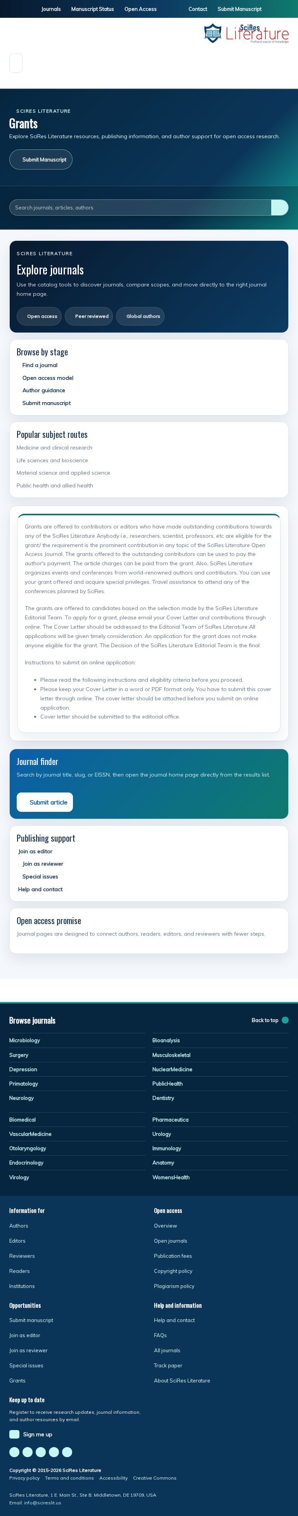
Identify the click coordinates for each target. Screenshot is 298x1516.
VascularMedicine (30, 1134)
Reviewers (22, 1256)
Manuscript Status (92, 9)
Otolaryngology (27, 1148)
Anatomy (163, 1162)
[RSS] (67, 1452)
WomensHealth (171, 1177)
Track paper (168, 1365)
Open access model (47, 377)
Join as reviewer (42, 863)
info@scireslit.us (42, 1503)
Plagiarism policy (174, 1286)
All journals (167, 1350)
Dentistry (163, 1098)
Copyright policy (173, 1271)
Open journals (170, 1241)
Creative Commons (155, 1478)
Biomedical (22, 1119)
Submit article (49, 802)
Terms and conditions (69, 1478)
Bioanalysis (166, 1040)
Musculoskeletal (171, 1055)
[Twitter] (28, 1452)
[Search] (279, 207)
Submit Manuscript (239, 9)
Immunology (166, 1148)
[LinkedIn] (41, 1452)
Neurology (21, 1098)
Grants (17, 1380)
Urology (161, 1134)
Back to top (265, 1020)
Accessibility (113, 1478)
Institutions (22, 1286)
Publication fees (173, 1256)
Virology (19, 1177)
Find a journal (39, 365)
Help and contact (39, 889)
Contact (197, 9)
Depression (23, 1069)
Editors (17, 1241)
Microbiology (24, 1040)
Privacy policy (24, 1478)
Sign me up (37, 1434)
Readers (19, 1271)
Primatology (23, 1083)
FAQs (160, 1335)
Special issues (39, 876)
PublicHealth (167, 1083)
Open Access (140, 9)
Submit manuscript (46, 403)
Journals (50, 9)
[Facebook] (14, 1452)
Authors (18, 1226)
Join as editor (34, 851)
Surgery (18, 1055)
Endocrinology (26, 1162)
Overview (165, 1226)
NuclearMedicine (172, 1069)
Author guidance (43, 390)
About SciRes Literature (182, 1380)
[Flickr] (54, 1452)
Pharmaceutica (170, 1119)
